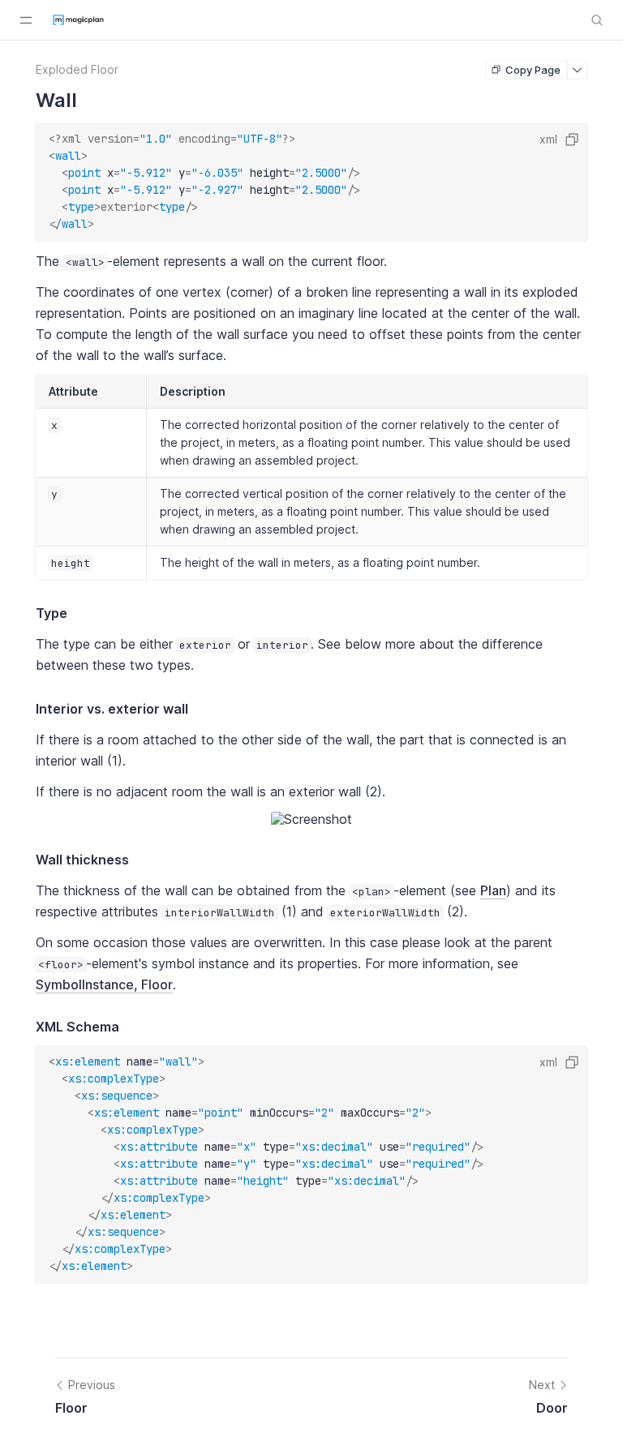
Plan (493, 890)
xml (548, 139)
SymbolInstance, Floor (104, 984)
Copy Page (533, 69)
